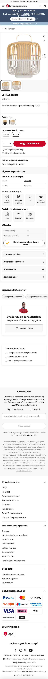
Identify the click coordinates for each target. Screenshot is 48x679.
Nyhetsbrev (7, 539)
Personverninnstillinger (12, 655)
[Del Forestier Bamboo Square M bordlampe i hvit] (44, 41)
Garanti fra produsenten (14, 517)
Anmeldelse (9, 269)
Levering (6, 504)
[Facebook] (17, 650)
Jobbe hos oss (9, 548)
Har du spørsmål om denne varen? (26, 243)
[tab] (24, 500)
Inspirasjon (7, 560)
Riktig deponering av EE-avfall (24, 663)
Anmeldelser (8, 552)
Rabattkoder (8, 556)
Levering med (10, 627)
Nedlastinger (10, 277)
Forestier (27, 180)
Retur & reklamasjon (12, 513)
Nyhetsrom (19, 560)
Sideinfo (7, 569)
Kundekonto (8, 509)
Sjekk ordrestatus (10, 500)
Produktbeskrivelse (13, 261)
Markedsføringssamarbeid (14, 535)
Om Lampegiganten (14, 525)
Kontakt (6, 491)
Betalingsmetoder (10, 496)
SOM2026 (22, 19)
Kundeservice (10, 482)
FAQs (4, 487)
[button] (5, 85)
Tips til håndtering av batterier (34, 659)
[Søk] (41, 6)
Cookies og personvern (13, 574)
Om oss (5, 531)
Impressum (7, 582)
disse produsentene (28, 435)
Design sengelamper (13, 297)
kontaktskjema (10, 468)
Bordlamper (10, 29)
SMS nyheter (8, 543)
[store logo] (18, 6)
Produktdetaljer (11, 254)
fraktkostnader (27, 672)
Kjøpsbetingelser (10, 578)
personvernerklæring (24, 471)
